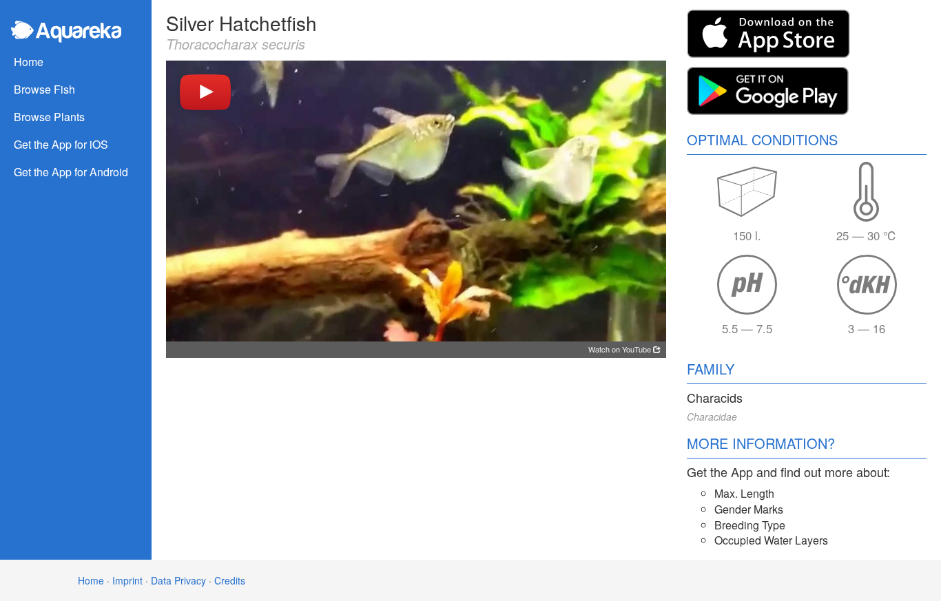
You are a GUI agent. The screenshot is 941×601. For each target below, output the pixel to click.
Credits (229, 580)
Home (28, 62)
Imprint (127, 580)
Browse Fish (44, 89)
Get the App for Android (71, 172)
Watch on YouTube (620, 349)
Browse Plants (49, 117)
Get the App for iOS (61, 144)
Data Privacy (178, 580)
